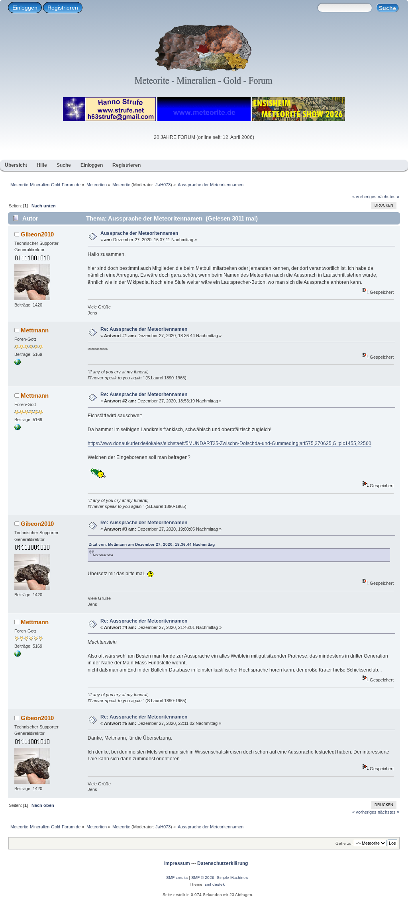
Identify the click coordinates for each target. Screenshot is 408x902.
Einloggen (24, 7)
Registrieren (62, 7)
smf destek (215, 884)
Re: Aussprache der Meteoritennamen (143, 329)
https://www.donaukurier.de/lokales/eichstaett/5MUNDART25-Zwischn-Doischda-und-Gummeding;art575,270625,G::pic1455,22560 (229, 443)
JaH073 (163, 184)
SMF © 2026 (202, 877)
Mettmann (35, 330)
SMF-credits (177, 877)
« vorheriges (364, 196)
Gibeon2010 (37, 234)
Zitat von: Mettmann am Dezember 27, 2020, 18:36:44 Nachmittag (152, 544)
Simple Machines (232, 877)
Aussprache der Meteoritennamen (139, 233)
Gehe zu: (344, 843)
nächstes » (388, 196)
